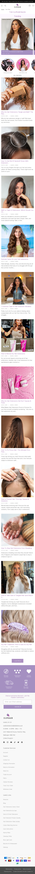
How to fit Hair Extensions (10, 814)
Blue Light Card (7, 840)
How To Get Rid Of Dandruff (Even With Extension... (14, 162)
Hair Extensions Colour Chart (11, 806)
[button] (2, 5)
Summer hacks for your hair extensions (14, 259)
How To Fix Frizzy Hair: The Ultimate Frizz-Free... (16, 451)
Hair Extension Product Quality (12, 818)
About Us (5, 771)
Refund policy (9, 869)
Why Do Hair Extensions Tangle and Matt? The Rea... (17, 113)
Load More (17, 661)
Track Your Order (8, 785)
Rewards (5, 799)
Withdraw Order (7, 789)
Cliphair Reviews (8, 782)
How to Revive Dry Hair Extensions (13, 354)
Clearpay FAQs (7, 836)
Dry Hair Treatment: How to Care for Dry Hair (16, 644)
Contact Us (6, 760)
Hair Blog (8, 9)
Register (5, 756)
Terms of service (27, 869)
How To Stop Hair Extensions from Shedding (16, 548)
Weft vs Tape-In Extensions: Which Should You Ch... (17, 211)
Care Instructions (8, 829)
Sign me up (18, 706)
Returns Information (8, 767)
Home (2, 9)
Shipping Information (9, 763)
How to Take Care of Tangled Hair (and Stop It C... (17, 596)
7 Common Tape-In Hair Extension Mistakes (16, 306)
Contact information (18, 871)
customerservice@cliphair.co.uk (13, 725)
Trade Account (7, 774)
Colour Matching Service (10, 825)
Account (5, 752)
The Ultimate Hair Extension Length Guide (12, 51)
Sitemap (5, 847)
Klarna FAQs (6, 832)
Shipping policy (7, 871)
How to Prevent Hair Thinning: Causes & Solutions (15, 500)
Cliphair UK (30, 871)
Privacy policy (17, 869)
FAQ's (5, 778)
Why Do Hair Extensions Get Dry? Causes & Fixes (16, 402)
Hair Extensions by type (10, 810)
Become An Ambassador (10, 843)
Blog (4, 803)
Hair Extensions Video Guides (11, 821)
